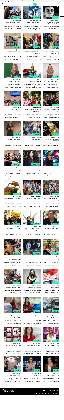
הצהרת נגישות (52, 390)
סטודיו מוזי (55, 393)
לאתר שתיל (25, 1)
